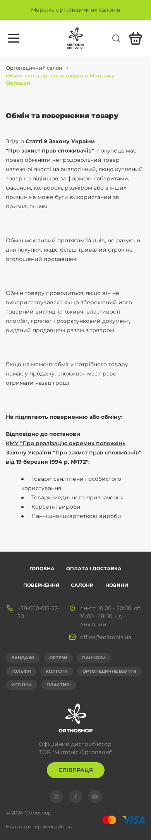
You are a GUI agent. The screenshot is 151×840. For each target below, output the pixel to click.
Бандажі (22, 657)
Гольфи (21, 671)
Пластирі (58, 684)
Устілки (21, 684)
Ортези (58, 657)
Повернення (41, 585)
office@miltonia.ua (105, 637)
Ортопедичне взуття (109, 671)
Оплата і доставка (94, 568)
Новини (116, 585)
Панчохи (94, 657)
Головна (42, 568)
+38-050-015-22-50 (38, 612)
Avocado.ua (57, 826)
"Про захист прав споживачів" (50, 150)
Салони (82, 585)
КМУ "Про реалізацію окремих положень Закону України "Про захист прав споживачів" (73, 448)
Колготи (57, 671)
